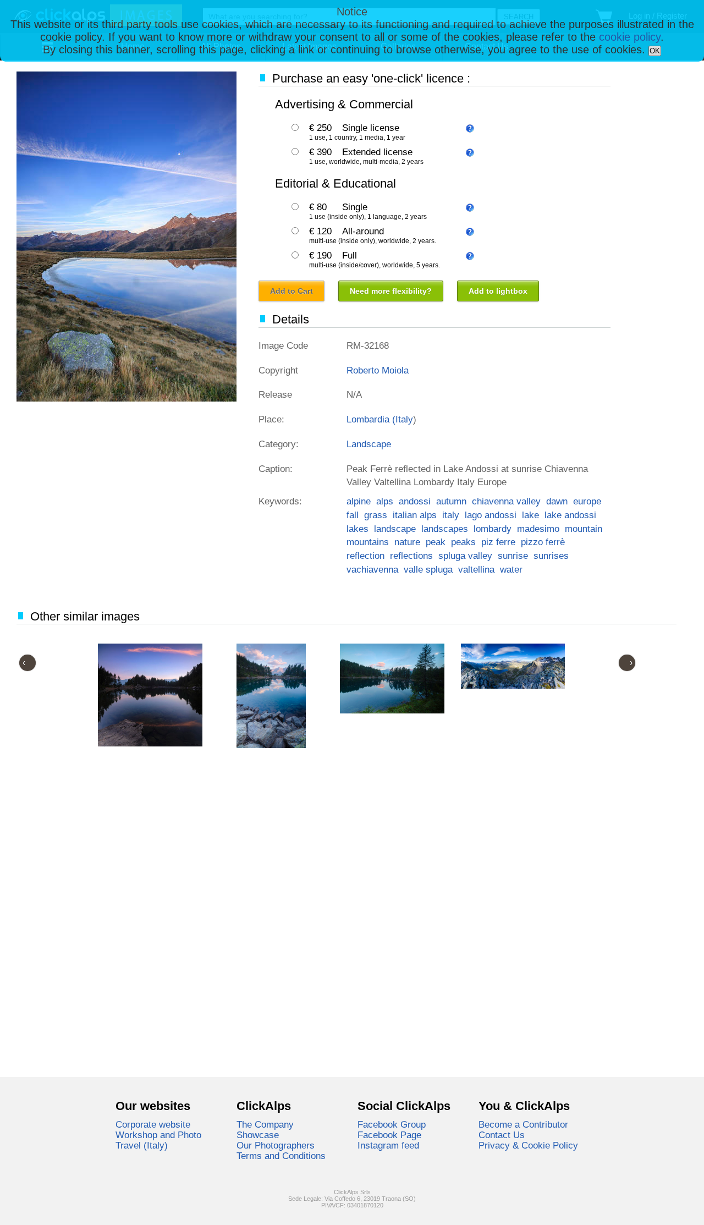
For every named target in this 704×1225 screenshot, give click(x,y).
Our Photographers (276, 1145)
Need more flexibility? (391, 291)
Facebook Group (392, 1124)
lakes (357, 529)
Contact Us (502, 1135)
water (511, 569)
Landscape (368, 444)
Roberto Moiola (377, 370)
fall (352, 515)
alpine (358, 501)
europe (587, 501)
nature (407, 542)
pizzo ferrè (543, 542)
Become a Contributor (523, 1124)
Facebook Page (389, 1135)
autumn (451, 501)
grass (375, 515)
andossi (415, 501)
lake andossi (570, 515)
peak (436, 542)
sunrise (513, 556)
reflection (365, 556)
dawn (557, 501)
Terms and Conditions (281, 1156)
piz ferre (498, 542)
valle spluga (428, 569)
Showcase (258, 1135)
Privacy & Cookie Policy (528, 1145)
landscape (395, 529)
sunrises (551, 556)
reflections (411, 556)
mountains (367, 542)
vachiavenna (372, 569)
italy (450, 515)
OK (655, 51)
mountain (583, 529)
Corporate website (153, 1124)
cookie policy (630, 37)
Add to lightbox (498, 291)
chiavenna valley (506, 501)
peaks (463, 542)
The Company (265, 1124)
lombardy (493, 529)
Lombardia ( (370, 419)
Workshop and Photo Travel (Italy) (158, 1140)
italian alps (415, 515)
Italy (404, 419)
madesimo (538, 529)
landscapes (444, 529)
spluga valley (465, 556)
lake (530, 515)
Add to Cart (291, 291)
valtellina (476, 569)
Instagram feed (388, 1145)
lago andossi (490, 515)
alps (384, 501)
